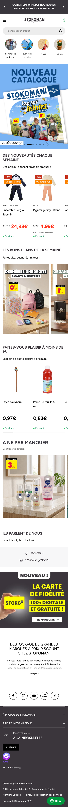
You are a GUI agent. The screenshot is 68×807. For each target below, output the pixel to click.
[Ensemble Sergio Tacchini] (17, 187)
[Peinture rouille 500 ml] (47, 379)
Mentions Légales (12, 794)
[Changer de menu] (5, 20)
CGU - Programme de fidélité (18, 783)
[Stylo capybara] (17, 379)
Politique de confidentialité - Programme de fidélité (29, 789)
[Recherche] (61, 31)
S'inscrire (11, 747)
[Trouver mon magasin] (64, 20)
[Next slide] (47, 144)
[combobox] (34, 31)
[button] (5, 7)
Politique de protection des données (43, 794)
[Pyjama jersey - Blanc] (47, 187)
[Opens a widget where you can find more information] (56, 801)
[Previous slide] (21, 144)
